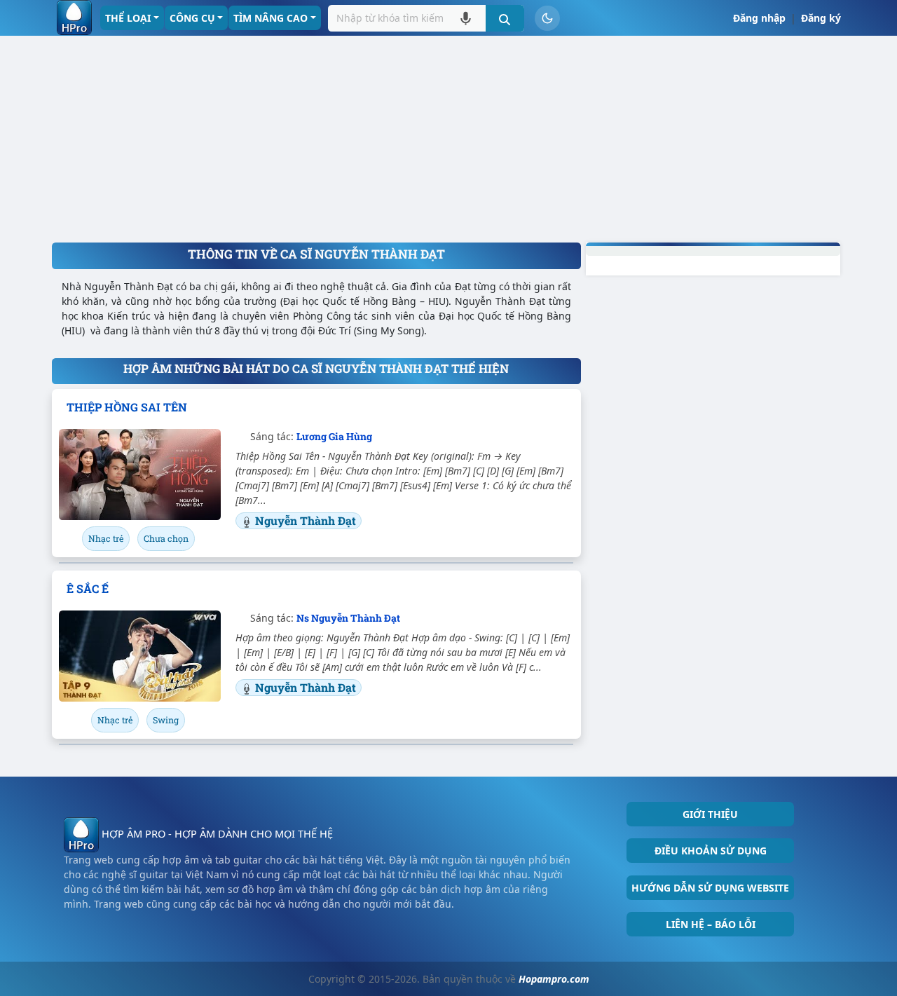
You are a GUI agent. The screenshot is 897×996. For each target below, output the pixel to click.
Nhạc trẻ (105, 538)
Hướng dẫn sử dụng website (710, 887)
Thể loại (128, 18)
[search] (505, 18)
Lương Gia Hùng (334, 436)
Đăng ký (821, 18)
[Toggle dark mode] (547, 18)
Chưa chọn (166, 538)
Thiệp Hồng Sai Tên (127, 407)
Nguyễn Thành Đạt (305, 520)
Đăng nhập (759, 18)
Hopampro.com (554, 978)
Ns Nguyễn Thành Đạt (348, 618)
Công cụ (192, 18)
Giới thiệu (710, 814)
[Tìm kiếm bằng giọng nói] (466, 17)
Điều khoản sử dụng (711, 850)
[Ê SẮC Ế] (140, 656)
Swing (166, 719)
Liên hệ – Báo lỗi (710, 924)
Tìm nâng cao (270, 18)
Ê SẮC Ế (88, 588)
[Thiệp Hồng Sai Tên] (140, 474)
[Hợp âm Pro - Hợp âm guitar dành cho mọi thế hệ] (74, 17)
